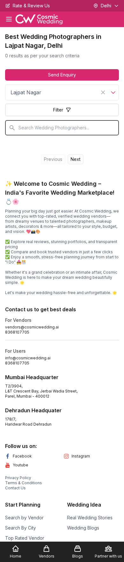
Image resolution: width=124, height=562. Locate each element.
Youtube (20, 465)
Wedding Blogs (83, 527)
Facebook (22, 456)
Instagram (81, 456)
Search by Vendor (24, 517)
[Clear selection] (103, 92)
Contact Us (15, 488)
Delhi (106, 5)
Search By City (20, 527)
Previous (53, 159)
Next (75, 159)
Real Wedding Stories (90, 517)
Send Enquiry (62, 74)
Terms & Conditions (23, 482)
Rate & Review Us (31, 5)
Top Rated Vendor (24, 538)
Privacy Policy (18, 477)
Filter (58, 109)
